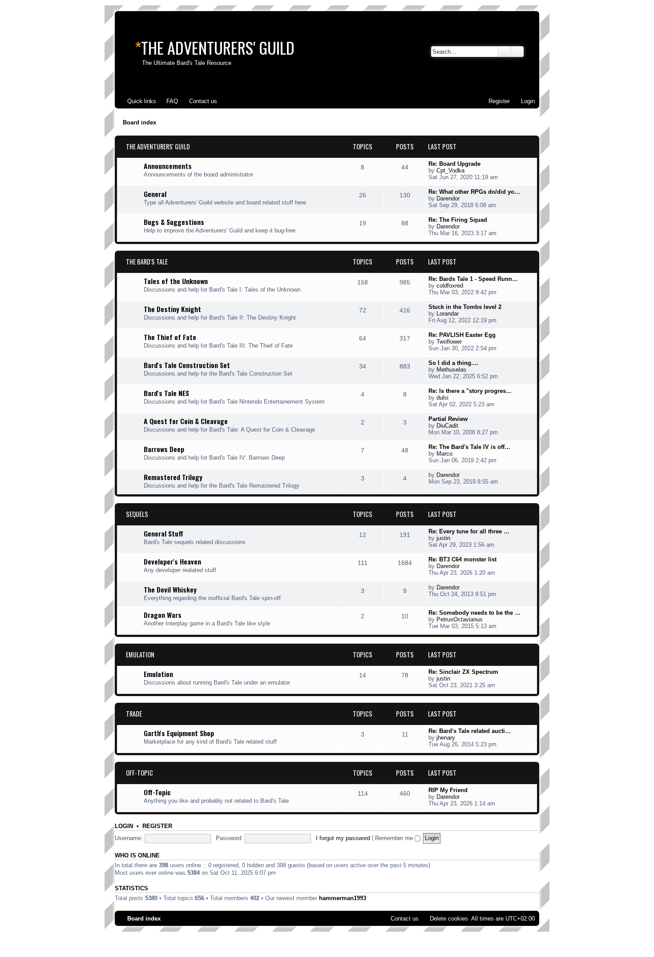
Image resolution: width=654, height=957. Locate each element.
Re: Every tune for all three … (468, 531)
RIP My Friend (448, 790)
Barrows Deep (164, 449)
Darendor (448, 198)
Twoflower (449, 341)
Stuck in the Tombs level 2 (464, 307)
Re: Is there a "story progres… (470, 391)
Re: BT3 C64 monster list (462, 559)
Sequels (137, 514)
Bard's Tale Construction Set (187, 365)
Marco (444, 453)
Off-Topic (139, 772)
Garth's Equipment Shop (179, 733)
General (155, 193)
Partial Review (448, 419)
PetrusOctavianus (459, 619)
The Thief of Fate (170, 337)
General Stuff (163, 533)
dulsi (442, 397)
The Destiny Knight (172, 309)
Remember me (395, 838)
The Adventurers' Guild (158, 146)
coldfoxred (449, 285)
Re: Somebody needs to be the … (474, 612)
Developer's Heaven (172, 561)
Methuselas (451, 369)
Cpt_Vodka (450, 170)
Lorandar (447, 313)
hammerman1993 (342, 898)
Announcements (168, 165)
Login (124, 826)
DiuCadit (447, 425)
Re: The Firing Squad (457, 219)
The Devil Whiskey (170, 589)
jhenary (445, 737)
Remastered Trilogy (173, 477)
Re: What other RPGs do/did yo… (474, 191)
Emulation (140, 654)
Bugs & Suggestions (174, 221)
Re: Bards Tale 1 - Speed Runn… (473, 279)
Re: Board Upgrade (454, 163)
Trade (134, 713)
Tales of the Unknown (176, 281)
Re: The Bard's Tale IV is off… (469, 447)
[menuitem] (168, 101)
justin (443, 538)
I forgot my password (343, 838)
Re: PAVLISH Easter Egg (462, 335)
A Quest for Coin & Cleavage (186, 421)
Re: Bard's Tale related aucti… (469, 731)
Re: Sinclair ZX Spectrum (463, 672)
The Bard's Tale (147, 261)
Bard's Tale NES (166, 393)
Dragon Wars (163, 614)
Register (157, 826)
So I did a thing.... (453, 363)
